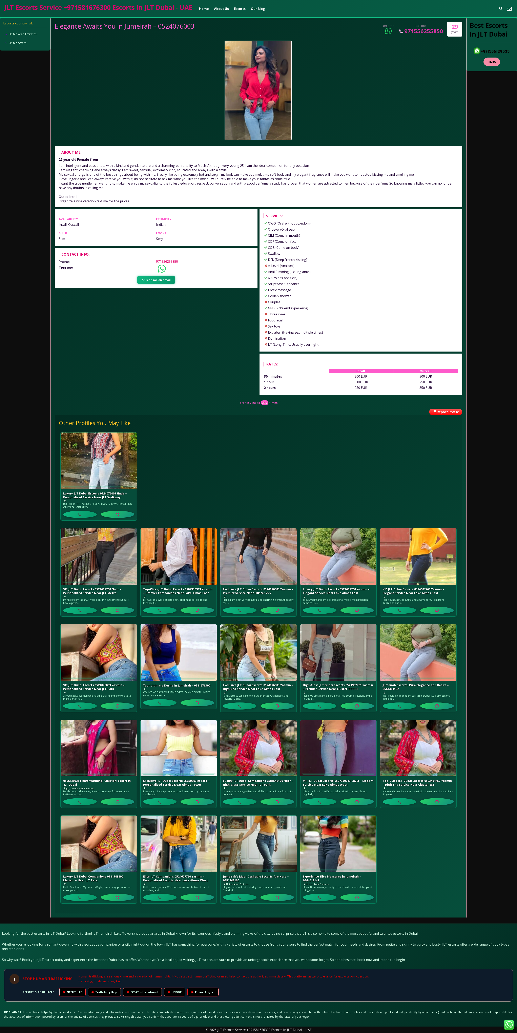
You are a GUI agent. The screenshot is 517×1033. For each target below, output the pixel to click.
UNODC (175, 992)
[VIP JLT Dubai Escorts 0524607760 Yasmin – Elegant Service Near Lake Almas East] (418, 556)
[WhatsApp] (117, 514)
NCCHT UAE (73, 992)
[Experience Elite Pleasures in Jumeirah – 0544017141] (338, 844)
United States (17, 43)
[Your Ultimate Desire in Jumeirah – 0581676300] (179, 652)
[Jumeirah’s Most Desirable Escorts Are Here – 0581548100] (258, 844)
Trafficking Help (104, 992)
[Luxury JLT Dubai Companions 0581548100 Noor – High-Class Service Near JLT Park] (258, 748)
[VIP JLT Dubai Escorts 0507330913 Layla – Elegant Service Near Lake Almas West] (338, 748)
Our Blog (258, 8)
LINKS (492, 62)
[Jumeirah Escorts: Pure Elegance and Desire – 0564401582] (418, 652)
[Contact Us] (509, 8)
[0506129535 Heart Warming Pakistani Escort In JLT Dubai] (99, 748)
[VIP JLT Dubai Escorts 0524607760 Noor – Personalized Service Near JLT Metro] (99, 556)
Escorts (240, 8)
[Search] (501, 8)
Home (204, 8)
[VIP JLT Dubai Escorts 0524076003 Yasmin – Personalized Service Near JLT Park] (99, 652)
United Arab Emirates (23, 34)
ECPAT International (142, 992)
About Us (221, 8)
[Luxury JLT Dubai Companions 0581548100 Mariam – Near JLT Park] (99, 844)
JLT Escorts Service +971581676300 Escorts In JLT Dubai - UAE (98, 7)
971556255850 (423, 31)
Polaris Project (203, 992)
